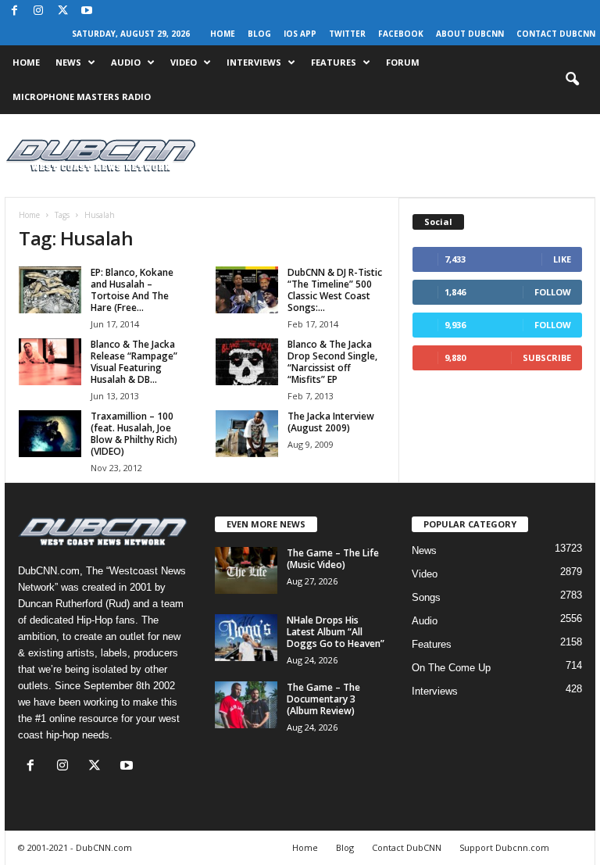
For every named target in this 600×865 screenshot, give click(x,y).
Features (333, 62)
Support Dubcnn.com (504, 847)
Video (183, 62)
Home (222, 33)
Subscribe (547, 357)
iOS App (300, 33)
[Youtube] (86, 11)
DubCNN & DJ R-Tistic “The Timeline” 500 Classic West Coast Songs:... (335, 290)
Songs (426, 597)
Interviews (254, 62)
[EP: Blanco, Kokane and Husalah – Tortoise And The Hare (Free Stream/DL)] (50, 289)
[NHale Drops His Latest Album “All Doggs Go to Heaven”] (246, 637)
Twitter (347, 33)
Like (562, 259)
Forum (403, 62)
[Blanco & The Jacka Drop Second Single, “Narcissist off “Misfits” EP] (247, 361)
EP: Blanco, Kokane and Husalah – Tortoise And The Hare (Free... (132, 290)
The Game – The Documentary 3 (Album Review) (323, 699)
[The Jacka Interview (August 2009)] (247, 433)
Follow (552, 292)
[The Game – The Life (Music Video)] (246, 570)
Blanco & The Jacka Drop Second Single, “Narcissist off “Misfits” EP (332, 362)
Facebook (400, 33)
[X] (62, 11)
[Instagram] (38, 11)
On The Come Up (451, 668)
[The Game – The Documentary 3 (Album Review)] (246, 704)
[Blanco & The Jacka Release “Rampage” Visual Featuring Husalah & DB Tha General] (50, 361)
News (68, 62)
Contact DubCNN (555, 33)
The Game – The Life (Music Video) (333, 558)
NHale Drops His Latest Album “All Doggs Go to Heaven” (335, 631)
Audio (126, 62)
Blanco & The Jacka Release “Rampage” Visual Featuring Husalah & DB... (134, 362)
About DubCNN (470, 33)
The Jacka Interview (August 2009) (331, 421)
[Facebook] (14, 11)
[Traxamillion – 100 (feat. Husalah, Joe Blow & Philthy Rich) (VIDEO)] (50, 433)
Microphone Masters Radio (81, 96)
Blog (259, 33)
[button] (572, 80)
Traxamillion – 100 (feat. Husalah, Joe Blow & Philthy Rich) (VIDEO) (134, 433)
